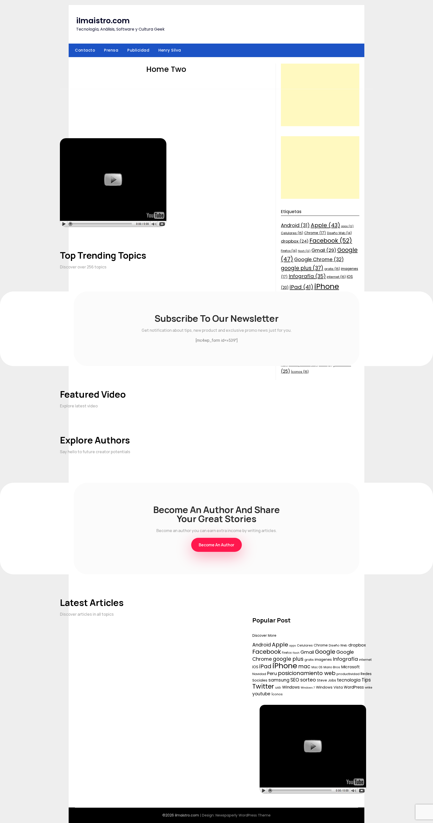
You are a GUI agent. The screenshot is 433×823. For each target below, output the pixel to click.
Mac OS (316, 667)
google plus (288, 659)
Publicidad (138, 50)
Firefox (287, 652)
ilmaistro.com (103, 20)
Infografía (345, 659)
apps (292, 645)
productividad (348, 674)
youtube (261, 694)
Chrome (321, 645)
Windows (291, 687)
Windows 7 (308, 688)
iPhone (284, 666)
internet (365, 659)
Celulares (305, 645)
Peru (272, 673)
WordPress (354, 687)
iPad (265, 666)
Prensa (111, 50)
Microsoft (350, 667)
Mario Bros (331, 667)
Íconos (277, 694)
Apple (280, 644)
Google (325, 652)
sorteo (308, 680)
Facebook (266, 651)
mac (304, 666)
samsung (278, 680)
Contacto (85, 50)
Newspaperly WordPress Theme (243, 815)
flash (296, 653)
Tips (366, 680)
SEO (294, 680)
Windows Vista (329, 687)
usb (278, 687)
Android (261, 644)
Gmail (307, 652)
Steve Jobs (326, 680)
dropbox (357, 645)
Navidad (259, 674)
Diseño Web (338, 645)
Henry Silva (169, 50)
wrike (368, 688)
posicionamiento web (307, 673)
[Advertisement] (320, 95)
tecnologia (349, 680)
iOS (255, 667)
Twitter (263, 686)
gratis (309, 659)
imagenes (323, 659)
